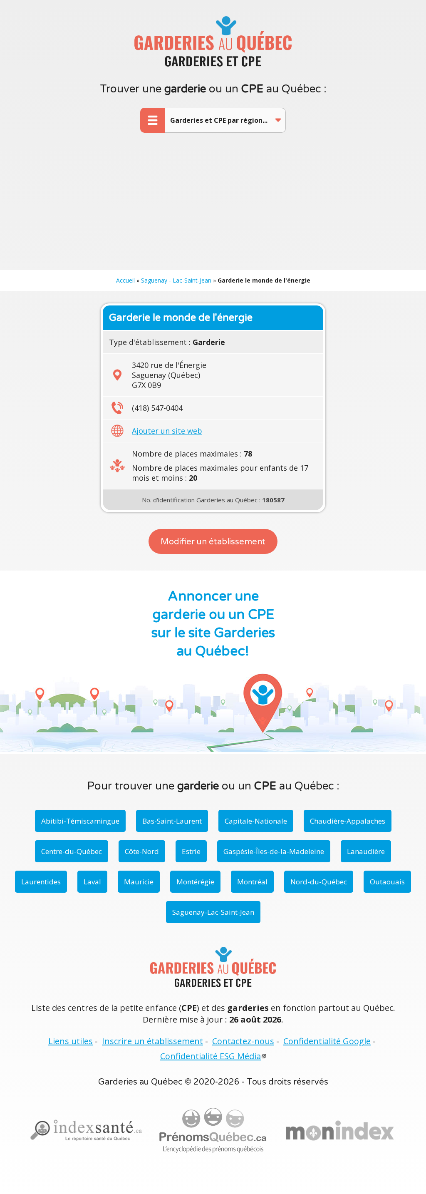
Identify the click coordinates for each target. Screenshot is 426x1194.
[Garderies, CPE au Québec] (340, 1131)
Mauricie (139, 881)
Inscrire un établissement (152, 1041)
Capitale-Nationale (256, 821)
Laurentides (41, 881)
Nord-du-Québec (318, 881)
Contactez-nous (243, 1041)
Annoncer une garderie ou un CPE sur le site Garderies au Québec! (213, 623)
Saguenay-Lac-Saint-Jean (213, 912)
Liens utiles (70, 1041)
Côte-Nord (142, 851)
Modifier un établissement (213, 542)
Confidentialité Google (327, 1041)
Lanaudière (366, 851)
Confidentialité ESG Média (210, 1056)
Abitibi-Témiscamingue (80, 821)
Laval (92, 881)
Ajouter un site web (167, 431)
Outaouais (387, 881)
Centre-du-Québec (71, 851)
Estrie (191, 851)
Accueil (125, 280)
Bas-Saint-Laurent (172, 821)
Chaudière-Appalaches (347, 821)
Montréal (252, 881)
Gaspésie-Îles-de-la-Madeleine (273, 851)
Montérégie (195, 881)
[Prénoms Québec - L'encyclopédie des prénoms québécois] (213, 1130)
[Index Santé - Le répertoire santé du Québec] (86, 1130)
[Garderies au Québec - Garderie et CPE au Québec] (213, 41)
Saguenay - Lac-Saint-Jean (176, 280)
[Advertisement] (213, 207)
